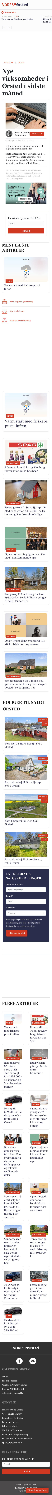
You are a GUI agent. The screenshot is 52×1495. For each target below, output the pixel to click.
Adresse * (10, 907)
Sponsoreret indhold (12, 1442)
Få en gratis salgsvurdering (15, 1434)
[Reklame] (26, 193)
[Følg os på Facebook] (19, 1361)
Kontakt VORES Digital (13, 1389)
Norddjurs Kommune (12, 1430)
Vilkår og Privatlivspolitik (14, 1385)
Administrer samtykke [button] (12, 1393)
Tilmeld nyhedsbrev (37, 1490)
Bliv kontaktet (16, 933)
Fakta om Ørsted (10, 1422)
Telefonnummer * (14, 884)
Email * (9, 896)
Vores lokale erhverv (12, 1414)
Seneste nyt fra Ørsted (12, 1409)
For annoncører (9, 1380)
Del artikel (35, 133)
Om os (5, 1376)
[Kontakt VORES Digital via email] (32, 1361)
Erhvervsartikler (9, 1426)
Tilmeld (26, 230)
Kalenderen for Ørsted (12, 1418)
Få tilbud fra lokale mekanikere (17, 1438)
